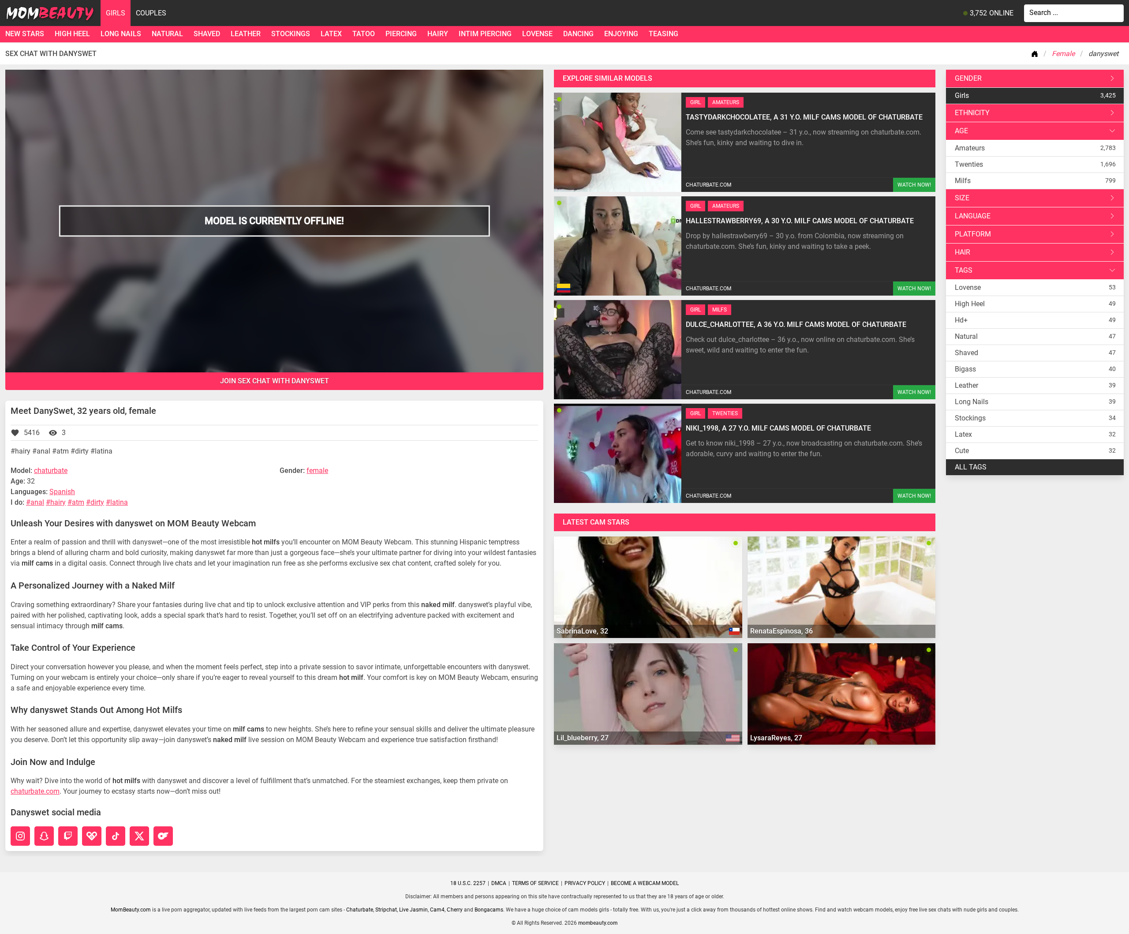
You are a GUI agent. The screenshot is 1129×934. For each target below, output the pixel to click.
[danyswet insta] (20, 836)
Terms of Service (535, 883)
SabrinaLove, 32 (582, 631)
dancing (578, 34)
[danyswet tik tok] (115, 836)
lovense (537, 34)
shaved (207, 34)
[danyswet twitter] (139, 836)
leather (246, 34)
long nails (121, 34)
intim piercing (485, 34)
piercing (401, 34)
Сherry (455, 910)
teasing (663, 34)
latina (119, 502)
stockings (290, 34)
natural (167, 34)
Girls (115, 13)
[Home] (1036, 54)
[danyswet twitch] (68, 836)
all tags (971, 467)
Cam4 (437, 910)
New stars (24, 34)
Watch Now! (914, 185)
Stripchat (386, 910)
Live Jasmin (413, 910)
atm (78, 502)
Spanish (62, 492)
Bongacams (489, 910)
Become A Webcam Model (645, 883)
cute (962, 450)
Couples (151, 13)
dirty (97, 502)
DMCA (498, 883)
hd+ (961, 320)
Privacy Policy (584, 883)
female (317, 470)
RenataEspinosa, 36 (781, 631)
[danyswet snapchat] (44, 836)
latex (331, 34)
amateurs (970, 148)
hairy (437, 34)
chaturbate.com (35, 791)
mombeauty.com (597, 923)
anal (37, 502)
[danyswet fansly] (91, 836)
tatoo (363, 34)
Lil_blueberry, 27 (583, 738)
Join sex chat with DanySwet (274, 381)
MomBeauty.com (131, 910)
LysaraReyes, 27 (776, 738)
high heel (72, 34)
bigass (965, 369)
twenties (969, 164)
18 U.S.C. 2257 (468, 883)
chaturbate (50, 470)
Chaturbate (359, 910)
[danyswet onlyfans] (163, 836)
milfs (963, 180)
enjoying (621, 34)
